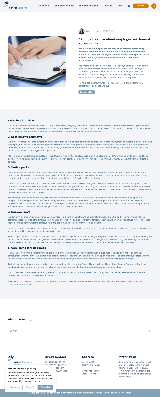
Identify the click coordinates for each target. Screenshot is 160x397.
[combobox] (77, 331)
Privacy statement (84, 393)
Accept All (46, 387)
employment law (86, 92)
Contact (141, 6)
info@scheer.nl (58, 368)
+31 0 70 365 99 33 (56, 362)
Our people (43, 6)
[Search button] (149, 331)
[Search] (153, 6)
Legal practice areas (64, 6)
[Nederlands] (129, 6)
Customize (15, 387)
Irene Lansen (92, 31)
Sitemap (98, 393)
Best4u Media (124, 393)
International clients (88, 6)
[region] (30, 378)
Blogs (119, 6)
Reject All (30, 387)
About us (107, 6)
